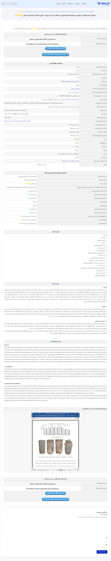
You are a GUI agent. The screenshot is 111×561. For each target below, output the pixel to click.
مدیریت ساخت (71, 92)
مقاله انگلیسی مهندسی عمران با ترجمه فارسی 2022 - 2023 (78, 12)
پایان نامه (58, 3)
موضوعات (77, 3)
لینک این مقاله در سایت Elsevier (70, 161)
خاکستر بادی (68, 100)
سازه (77, 92)
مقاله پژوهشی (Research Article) (70, 82)
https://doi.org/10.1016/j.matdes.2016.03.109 (17, 121)
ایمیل (106, 544)
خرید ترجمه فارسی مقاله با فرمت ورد (54, 54)
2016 (77, 71)
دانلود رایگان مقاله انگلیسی (54, 48)
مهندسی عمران (75, 89)
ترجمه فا (84, 3)
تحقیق (64, 3)
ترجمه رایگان (70, 3)
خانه (91, 12)
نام (106, 537)
